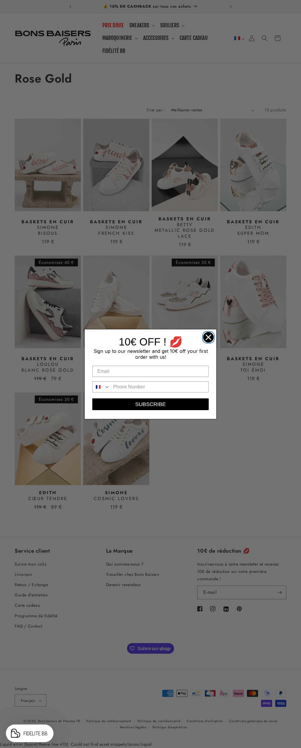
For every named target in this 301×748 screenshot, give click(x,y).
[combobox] (101, 387)
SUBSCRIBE (150, 404)
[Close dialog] (207, 335)
